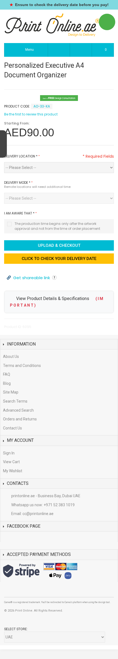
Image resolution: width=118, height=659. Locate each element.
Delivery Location (21, 156)
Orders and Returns (20, 419)
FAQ (6, 374)
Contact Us (12, 428)
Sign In (9, 453)
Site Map (10, 392)
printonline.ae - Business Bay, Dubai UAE (45, 496)
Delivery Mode (17, 182)
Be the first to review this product (31, 114)
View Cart (11, 462)
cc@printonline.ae (38, 513)
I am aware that (19, 213)
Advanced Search (18, 410)
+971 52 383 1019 (59, 505)
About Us (11, 356)
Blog (7, 383)
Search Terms (15, 401)
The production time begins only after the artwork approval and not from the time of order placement (57, 226)
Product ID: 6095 (17, 326)
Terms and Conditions (22, 365)
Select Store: (16, 629)
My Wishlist (12, 471)
